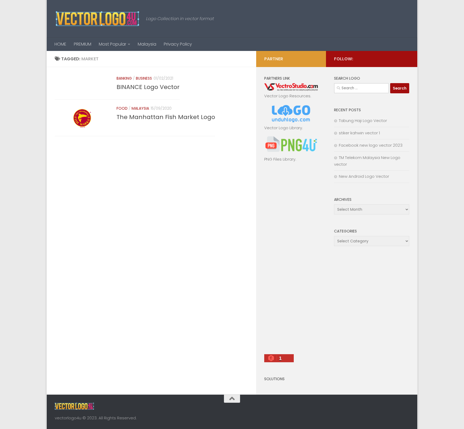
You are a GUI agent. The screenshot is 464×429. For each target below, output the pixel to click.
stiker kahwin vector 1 (359, 133)
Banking (124, 78)
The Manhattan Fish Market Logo (166, 117)
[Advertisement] (291, 260)
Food (122, 108)
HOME (60, 44)
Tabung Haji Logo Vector (363, 120)
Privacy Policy (178, 44)
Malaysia (147, 44)
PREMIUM (82, 44)
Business (144, 78)
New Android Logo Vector (364, 176)
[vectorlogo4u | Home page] (97, 19)
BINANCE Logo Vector (148, 87)
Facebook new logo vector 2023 (371, 145)
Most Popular (112, 44)
